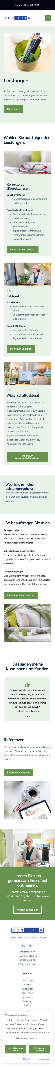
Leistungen (27, 988)
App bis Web (46, 1059)
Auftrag (27, 984)
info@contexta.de (27, 964)
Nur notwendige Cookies (16, 1049)
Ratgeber (27, 1001)
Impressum (34, 1038)
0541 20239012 (27, 960)
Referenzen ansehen (18, 772)
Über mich (27, 992)
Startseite (27, 980)
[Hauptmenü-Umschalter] (48, 18)
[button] (13, 109)
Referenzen (27, 997)
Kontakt (28, 1005)
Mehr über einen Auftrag (20, 595)
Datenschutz (21, 1038)
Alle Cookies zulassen (39, 1049)
